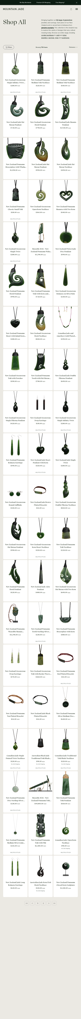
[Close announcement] (76, 2)
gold (57, 35)
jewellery (44, 38)
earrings (51, 38)
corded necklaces (47, 35)
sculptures (65, 38)
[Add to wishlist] (25, 55)
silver (65, 35)
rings (56, 38)
